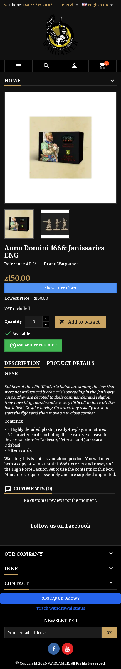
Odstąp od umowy (60, 598)
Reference (14, 264)
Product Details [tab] (70, 363)
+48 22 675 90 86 (38, 5)
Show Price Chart (60, 288)
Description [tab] (22, 363)
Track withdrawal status (60, 608)
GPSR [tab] (11, 373)
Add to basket (79, 322)
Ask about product (33, 345)
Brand (50, 264)
